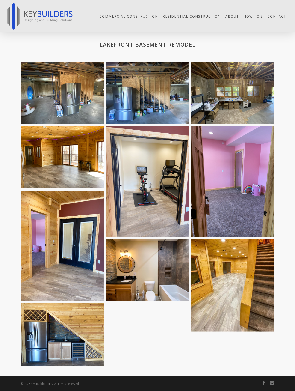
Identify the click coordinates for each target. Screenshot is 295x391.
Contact (277, 16)
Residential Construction (192, 16)
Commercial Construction (129, 16)
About (232, 16)
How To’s (253, 16)
